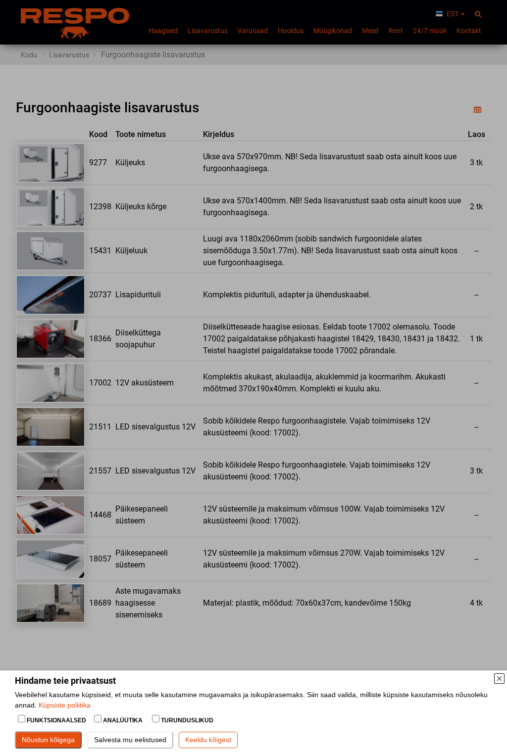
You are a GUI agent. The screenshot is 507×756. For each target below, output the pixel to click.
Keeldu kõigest (208, 740)
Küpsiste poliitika (65, 705)
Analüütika (122, 720)
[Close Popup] (499, 678)
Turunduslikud (186, 720)
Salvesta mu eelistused (130, 740)
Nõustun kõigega (48, 740)
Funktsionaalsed (56, 720)
